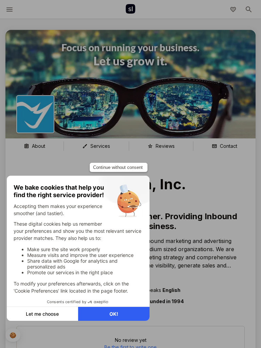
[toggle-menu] (9, 9)
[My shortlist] (233, 9)
